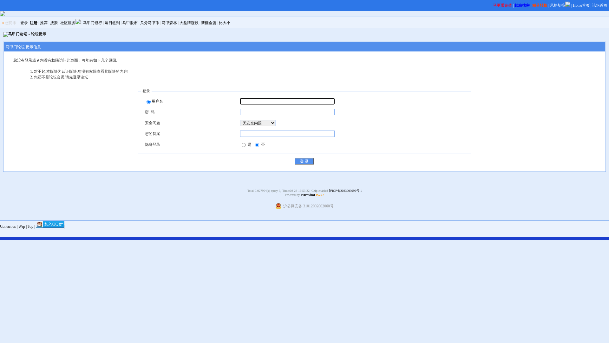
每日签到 (112, 23)
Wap (21, 226)
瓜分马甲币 (149, 23)
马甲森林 (169, 23)
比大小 (224, 23)
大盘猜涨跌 (189, 23)
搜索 (54, 23)
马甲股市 (130, 23)
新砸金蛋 (208, 23)
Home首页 (581, 5)
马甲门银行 (92, 23)
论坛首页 (599, 5)
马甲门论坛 (17, 34)
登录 (24, 23)
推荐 (44, 23)
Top (30, 226)
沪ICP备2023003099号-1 (345, 190)
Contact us (8, 226)
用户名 (157, 101)
